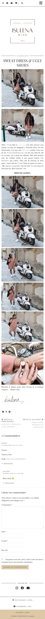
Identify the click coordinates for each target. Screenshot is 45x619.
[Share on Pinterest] (9, 412)
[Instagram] (3, 3)
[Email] (12, 3)
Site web (5, 550)
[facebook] (22, 588)
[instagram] (17, 588)
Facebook (23, 606)
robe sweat (26, 150)
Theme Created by (22, 616)
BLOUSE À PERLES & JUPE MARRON (11, 423)
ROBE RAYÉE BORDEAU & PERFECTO (33, 423)
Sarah (4, 443)
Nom (4, 531)
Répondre (8, 464)
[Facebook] (7, 3)
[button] (42, 3)
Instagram (23, 600)
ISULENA (6, 471)
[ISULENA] (22, 27)
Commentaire (7, 505)
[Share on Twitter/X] (6, 412)
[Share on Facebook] (3, 412)
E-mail (5, 541)
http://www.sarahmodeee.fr (16, 459)
